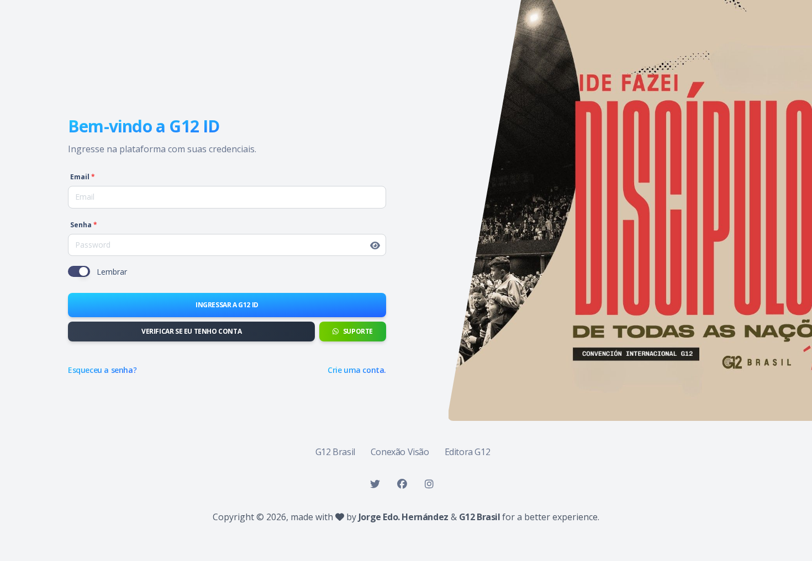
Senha (83, 225)
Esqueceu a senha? (102, 370)
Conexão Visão (400, 452)
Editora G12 (468, 452)
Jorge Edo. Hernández (404, 517)
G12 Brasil (335, 452)
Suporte (358, 331)
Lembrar (112, 271)
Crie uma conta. (357, 370)
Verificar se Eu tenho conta (191, 331)
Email (82, 177)
